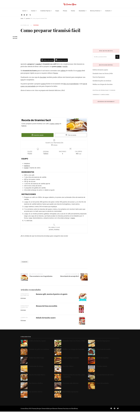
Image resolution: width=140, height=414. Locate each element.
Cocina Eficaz (15, 37)
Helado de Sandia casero (46, 318)
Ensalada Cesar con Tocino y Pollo (103, 73)
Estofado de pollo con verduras (102, 81)
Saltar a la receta (48, 60)
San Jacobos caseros (35, 392)
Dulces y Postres (95, 10)
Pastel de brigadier (102, 358)
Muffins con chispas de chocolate (103, 84)
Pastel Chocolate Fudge (36, 358)
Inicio (24, 10)
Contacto (108, 10)
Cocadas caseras (101, 366)
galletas (63, 71)
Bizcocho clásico (68, 366)
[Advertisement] (54, 47)
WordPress (74, 408)
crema (59, 66)
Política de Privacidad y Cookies (104, 90)
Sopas (57, 10)
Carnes (33, 10)
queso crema (54, 123)
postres (36, 25)
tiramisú (24, 261)
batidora (27, 166)
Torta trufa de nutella (103, 349)
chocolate (43, 77)
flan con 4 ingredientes (71, 84)
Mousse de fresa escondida (46, 306)
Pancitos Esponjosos (99, 77)
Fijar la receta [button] (72, 135)
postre (79, 71)
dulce (73, 218)
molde (26, 168)
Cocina (46, 151)
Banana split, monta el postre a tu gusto (51, 294)
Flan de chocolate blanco (37, 375)
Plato (30, 151)
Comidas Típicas (45, 10)
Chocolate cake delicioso (71, 383)
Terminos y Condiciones (101, 94)
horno (56, 73)
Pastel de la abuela (102, 383)
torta (22, 80)
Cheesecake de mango (36, 366)
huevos (23, 126)
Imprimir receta (62, 60)
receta (38, 64)
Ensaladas (82, 10)
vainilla (65, 66)
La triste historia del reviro (105, 375)
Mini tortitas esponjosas (70, 392)
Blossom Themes (57, 408)
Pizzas (65, 10)
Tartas (73, 10)
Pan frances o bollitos (36, 383)
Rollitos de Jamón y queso (100, 70)
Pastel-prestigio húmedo (71, 358)
